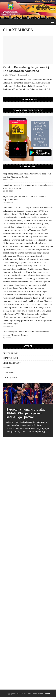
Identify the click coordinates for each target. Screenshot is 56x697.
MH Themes (45, 693)
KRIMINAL (8, 367)
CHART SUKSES (10, 358)
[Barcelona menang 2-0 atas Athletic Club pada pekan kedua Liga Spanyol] (28, 393)
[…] (48, 89)
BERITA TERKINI (11, 353)
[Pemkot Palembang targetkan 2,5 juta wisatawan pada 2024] (28, 62)
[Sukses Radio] (28, 17)
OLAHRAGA (8, 372)
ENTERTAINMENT (12, 363)
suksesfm (24, 75)
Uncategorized (10, 377)
